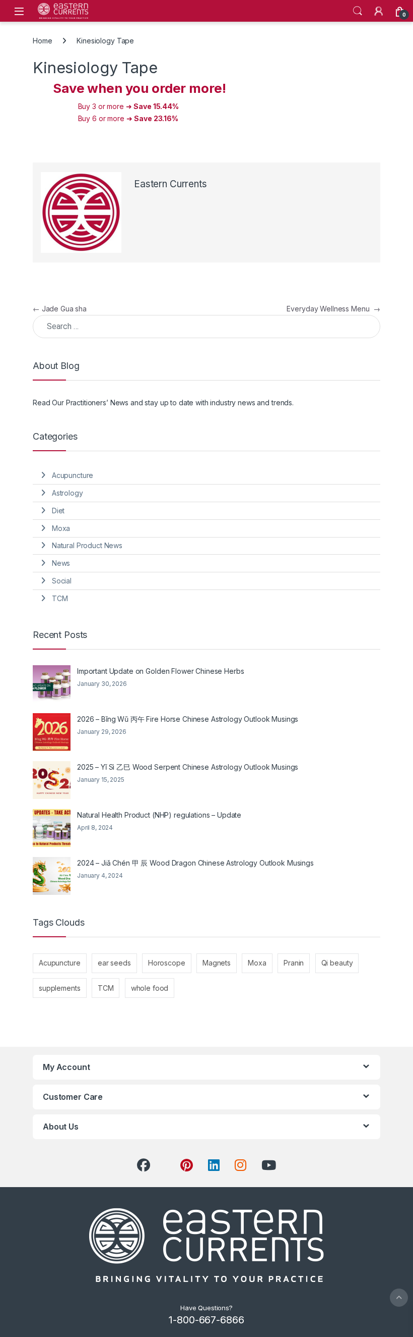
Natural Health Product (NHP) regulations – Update (159, 815)
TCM (60, 598)
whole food (150, 988)
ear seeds (114, 962)
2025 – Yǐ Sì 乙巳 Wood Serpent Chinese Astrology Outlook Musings (187, 767)
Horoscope (166, 962)
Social (62, 580)
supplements (59, 988)
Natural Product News (87, 545)
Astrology (67, 493)
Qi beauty (337, 962)
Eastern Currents (170, 184)
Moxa (61, 528)
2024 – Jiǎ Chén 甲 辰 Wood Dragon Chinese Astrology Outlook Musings (195, 863)
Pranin (294, 962)
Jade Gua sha (60, 308)
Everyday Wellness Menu (333, 308)
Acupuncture (72, 475)
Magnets (216, 962)
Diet (58, 510)
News (61, 563)
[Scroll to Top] (399, 1298)
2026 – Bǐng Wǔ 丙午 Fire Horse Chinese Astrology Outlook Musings (187, 719)
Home (42, 40)
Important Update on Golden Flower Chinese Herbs (160, 671)
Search (357, 11)
